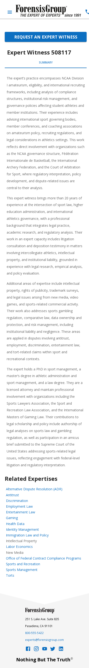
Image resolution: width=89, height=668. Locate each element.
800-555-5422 (34, 633)
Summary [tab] (46, 62)
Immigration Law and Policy (27, 535)
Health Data (15, 523)
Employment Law (19, 506)
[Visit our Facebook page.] (28, 650)
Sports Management (21, 569)
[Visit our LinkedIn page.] (61, 650)
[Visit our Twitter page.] (53, 650)
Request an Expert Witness (45, 37)
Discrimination (17, 500)
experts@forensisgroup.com (44, 640)
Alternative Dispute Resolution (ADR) (34, 489)
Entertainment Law (20, 512)
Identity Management (22, 529)
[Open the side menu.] (10, 12)
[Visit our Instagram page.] (36, 650)
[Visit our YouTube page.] (44, 650)
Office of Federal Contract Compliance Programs (43, 558)
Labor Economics (19, 546)
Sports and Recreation (23, 564)
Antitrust (12, 495)
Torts (10, 575)
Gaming (12, 518)
